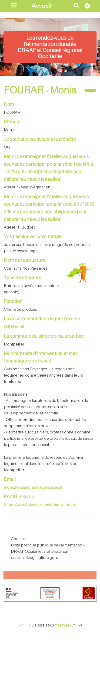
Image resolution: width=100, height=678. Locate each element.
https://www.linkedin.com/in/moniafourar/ (40, 505)
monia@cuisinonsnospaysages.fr (33, 487)
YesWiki (62, 625)
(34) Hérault (14, 327)
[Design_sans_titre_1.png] (77, 274)
